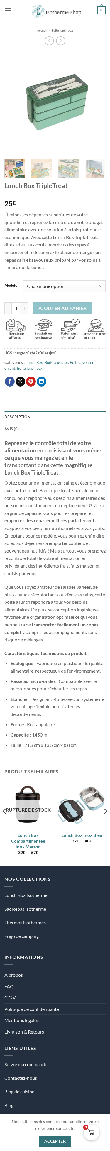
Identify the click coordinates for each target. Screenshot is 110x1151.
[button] (7, 10)
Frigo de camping (21, 936)
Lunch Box (34, 362)
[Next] (96, 102)
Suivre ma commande (25, 1064)
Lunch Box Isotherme (25, 895)
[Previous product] (60, 40)
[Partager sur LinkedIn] (41, 382)
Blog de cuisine (19, 1091)
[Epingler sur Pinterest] (31, 382)
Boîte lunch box (62, 30)
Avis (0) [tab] (11, 429)
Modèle (10, 285)
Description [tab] (17, 416)
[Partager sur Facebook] (10, 382)
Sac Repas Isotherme (25, 909)
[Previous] (14, 102)
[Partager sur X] (20, 382)
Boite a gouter (56, 362)
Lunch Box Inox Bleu (81, 835)
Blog (8, 1105)
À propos (13, 975)
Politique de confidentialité (31, 1009)
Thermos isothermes (25, 922)
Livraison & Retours (24, 1031)
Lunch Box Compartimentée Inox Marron (28, 840)
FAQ (9, 986)
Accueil (42, 30)
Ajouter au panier (62, 308)
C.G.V (10, 997)
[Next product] (49, 40)
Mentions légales (21, 1020)
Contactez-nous (20, 1078)
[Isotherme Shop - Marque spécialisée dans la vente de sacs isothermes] (55, 10)
